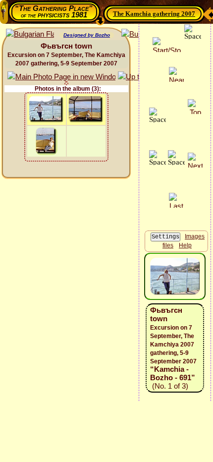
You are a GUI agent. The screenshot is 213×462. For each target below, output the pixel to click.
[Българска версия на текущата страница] (30, 34)
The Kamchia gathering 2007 (154, 13)
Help (185, 245)
